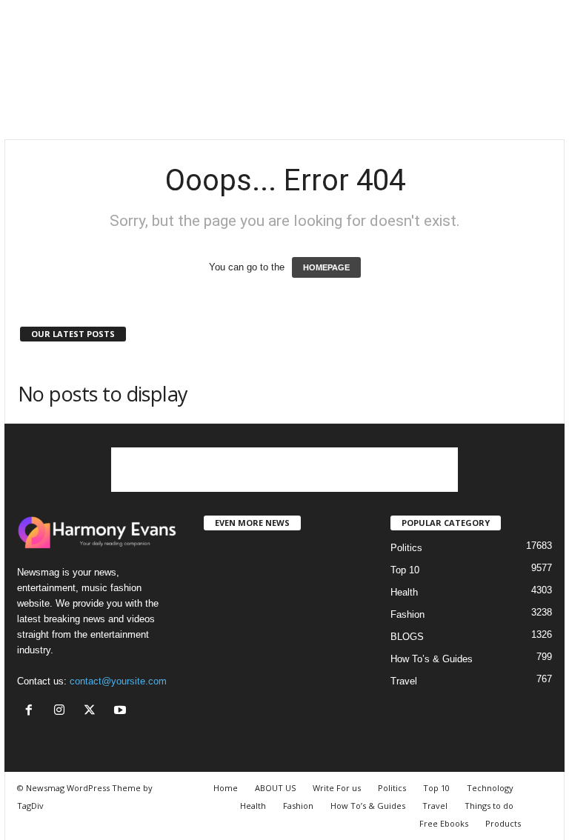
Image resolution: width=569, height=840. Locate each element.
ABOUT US (275, 787)
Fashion (407, 614)
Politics (406, 547)
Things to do (489, 805)
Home (225, 787)
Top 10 (404, 570)
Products (503, 823)
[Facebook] (32, 711)
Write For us (337, 787)
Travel (403, 681)
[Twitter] (93, 711)
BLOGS (407, 636)
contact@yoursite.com (118, 681)
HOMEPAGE (326, 267)
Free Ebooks (443, 823)
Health (404, 592)
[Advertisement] (284, 102)
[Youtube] (122, 711)
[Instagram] (62, 711)
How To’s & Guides (431, 658)
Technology (490, 787)
